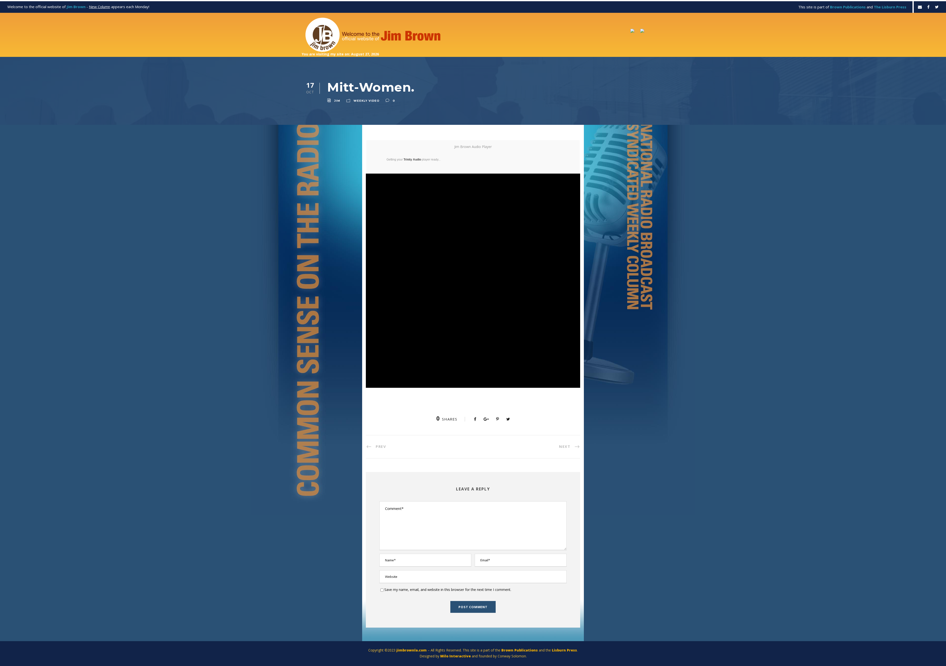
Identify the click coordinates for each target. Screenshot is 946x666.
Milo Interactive (456, 656)
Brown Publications (519, 650)
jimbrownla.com (411, 650)
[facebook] (928, 7)
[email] (920, 7)
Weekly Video (366, 100)
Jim (337, 100)
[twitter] (937, 7)
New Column (99, 6)
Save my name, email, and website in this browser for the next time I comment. (447, 589)
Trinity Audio (412, 159)
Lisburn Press (564, 650)
